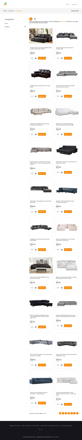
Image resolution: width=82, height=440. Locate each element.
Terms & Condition (26, 425)
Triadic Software (55, 437)
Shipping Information (15, 425)
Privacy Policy (36, 425)
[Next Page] (77, 413)
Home (5, 11)
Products (11, 11)
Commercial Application (66, 425)
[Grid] (30, 19)
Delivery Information (54, 425)
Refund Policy (44, 425)
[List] (34, 19)
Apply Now (42, 58)
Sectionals (18, 11)
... (74, 413)
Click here (63, 21)
